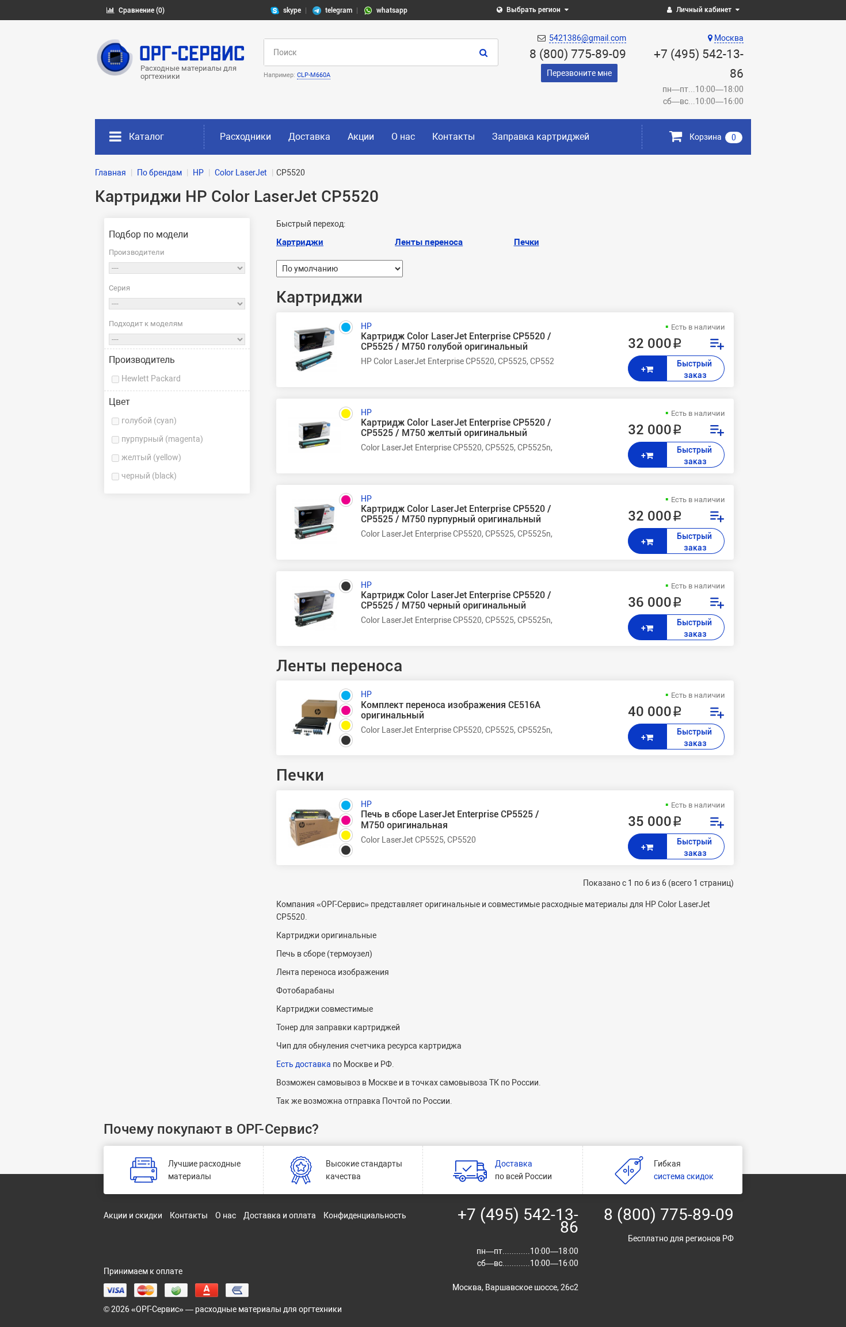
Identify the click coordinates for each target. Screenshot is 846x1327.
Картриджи (299, 242)
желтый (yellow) (151, 457)
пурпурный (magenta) (162, 438)
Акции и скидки (133, 1215)
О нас (403, 136)
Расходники (245, 136)
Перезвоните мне (579, 73)
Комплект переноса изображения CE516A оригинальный (450, 710)
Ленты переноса (429, 242)
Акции (361, 136)
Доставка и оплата (279, 1215)
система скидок (684, 1176)
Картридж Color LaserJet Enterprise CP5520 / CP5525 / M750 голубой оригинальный (456, 341)
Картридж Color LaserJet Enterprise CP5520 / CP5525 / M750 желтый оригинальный (456, 428)
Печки (526, 242)
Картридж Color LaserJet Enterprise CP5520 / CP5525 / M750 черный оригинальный (456, 600)
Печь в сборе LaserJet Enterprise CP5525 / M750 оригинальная (450, 819)
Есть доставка (303, 1064)
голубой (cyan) (149, 420)
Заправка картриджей (540, 136)
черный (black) (149, 475)
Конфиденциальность (364, 1215)
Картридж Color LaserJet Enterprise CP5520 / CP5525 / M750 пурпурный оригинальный (456, 514)
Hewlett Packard (151, 378)
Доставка (309, 136)
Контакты (453, 136)
